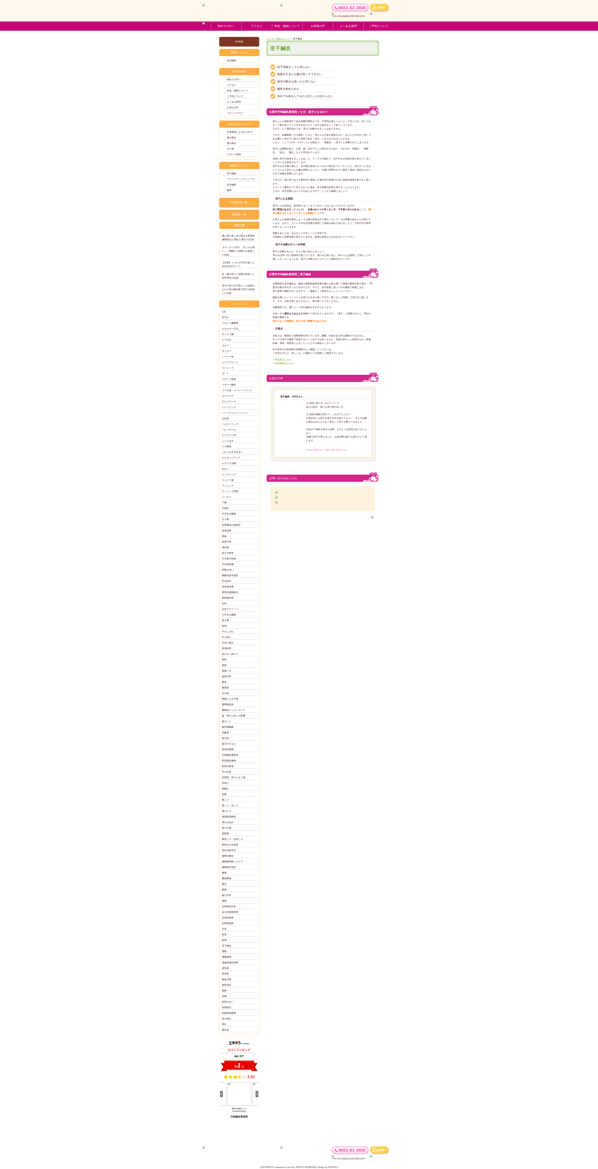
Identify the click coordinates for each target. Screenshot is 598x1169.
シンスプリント (230, 362)
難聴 (224, 990)
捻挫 (224, 665)
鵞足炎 (225, 1029)
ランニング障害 (230, 491)
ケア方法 (226, 339)
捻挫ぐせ (226, 670)
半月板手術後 (229, 558)
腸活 (224, 884)
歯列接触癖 (228, 727)
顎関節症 (226, 1007)
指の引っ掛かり (230, 654)
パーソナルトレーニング (235, 412)
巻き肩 (225, 620)
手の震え (226, 637)
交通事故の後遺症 (231, 525)
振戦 (224, 659)
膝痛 (224, 900)
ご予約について (378, 26)
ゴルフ (225, 345)
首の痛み (226, 1018)
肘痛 (224, 794)
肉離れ (225, 788)
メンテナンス (229, 474)
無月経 (225, 738)
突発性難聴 (228, 749)
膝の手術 (226, 895)
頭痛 (224, 996)
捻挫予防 (226, 676)
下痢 (224, 502)
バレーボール (229, 429)
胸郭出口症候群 (230, 844)
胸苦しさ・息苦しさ (232, 839)
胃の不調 (226, 827)
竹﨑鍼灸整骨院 (230, 755)
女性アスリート (230, 609)
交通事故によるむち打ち (240, 132)
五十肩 (230, 148)
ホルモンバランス (231, 457)
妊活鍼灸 (231, 60)
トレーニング (229, 407)
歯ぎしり (226, 721)
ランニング (228, 485)
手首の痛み (228, 642)
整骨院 (225, 687)
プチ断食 (226, 446)
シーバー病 (228, 356)
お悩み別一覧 (239, 202)
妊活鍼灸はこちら (284, 363)
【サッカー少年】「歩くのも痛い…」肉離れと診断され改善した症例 (238, 251)
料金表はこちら (283, 359)
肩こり (225, 799)
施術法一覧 (239, 214)
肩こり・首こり (230, 805)
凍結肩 (225, 547)
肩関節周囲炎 (229, 816)
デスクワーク (229, 401)
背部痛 (225, 833)
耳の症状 (226, 771)
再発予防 (226, 541)
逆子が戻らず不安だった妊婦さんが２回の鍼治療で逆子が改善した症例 (238, 289)
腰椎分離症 (228, 856)
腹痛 (224, 889)
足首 (224, 928)
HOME (239, 41)
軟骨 (224, 934)
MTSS (225, 317)
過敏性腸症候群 (230, 962)
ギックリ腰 (228, 334)
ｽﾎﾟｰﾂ (225, 373)
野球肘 (225, 973)
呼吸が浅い (228, 569)
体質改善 (226, 530)
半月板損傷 (228, 564)
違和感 (225, 968)
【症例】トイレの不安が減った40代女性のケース (238, 264)
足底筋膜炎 (228, 917)
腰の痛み (231, 137)
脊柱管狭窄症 (229, 850)
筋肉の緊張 (228, 766)
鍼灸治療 (226, 979)
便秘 (224, 536)
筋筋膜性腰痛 (229, 760)
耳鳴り (225, 783)
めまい (225, 468)
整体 (229, 190)
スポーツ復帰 (229, 379)
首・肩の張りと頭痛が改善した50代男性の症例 (238, 276)
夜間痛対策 (228, 597)
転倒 (224, 940)
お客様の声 (318, 26)
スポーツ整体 (229, 384)
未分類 (225, 693)
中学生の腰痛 (229, 513)
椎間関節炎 (228, 704)
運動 (224, 951)
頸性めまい (228, 1001)
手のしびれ (228, 631)
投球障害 (226, 648)
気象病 (225, 732)
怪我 (224, 626)
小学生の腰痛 (229, 614)
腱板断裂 (226, 878)
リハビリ (226, 497)
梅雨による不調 (230, 698)
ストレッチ (228, 368)
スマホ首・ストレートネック (237, 390)
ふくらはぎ (228, 440)
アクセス (256, 26)
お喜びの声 (233, 107)
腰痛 (224, 872)
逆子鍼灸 (231, 173)
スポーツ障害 (234, 154)
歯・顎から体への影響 (233, 715)
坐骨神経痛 (228, 586)
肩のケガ (226, 811)
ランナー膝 (228, 480)
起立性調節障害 (230, 912)
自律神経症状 (229, 906)
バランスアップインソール (241, 179)
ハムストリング (230, 424)
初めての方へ (226, 26)
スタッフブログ (235, 113)
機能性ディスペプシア (233, 710)
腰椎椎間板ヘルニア (232, 861)
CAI (224, 311)
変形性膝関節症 (230, 592)
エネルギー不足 (230, 328)
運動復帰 (226, 957)
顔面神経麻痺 (229, 1013)
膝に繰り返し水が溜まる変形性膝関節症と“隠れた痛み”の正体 (238, 237)
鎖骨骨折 (226, 985)
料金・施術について (287, 26)
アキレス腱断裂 (231, 323)
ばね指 (225, 418)
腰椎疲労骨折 (229, 867)
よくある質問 (348, 26)
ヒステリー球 (229, 435)
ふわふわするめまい (232, 452)
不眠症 (225, 508)
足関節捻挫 (228, 923)
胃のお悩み (228, 822)
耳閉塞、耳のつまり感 (233, 777)
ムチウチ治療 (229, 463)
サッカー (226, 351)
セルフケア (228, 396)
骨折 (224, 1024)
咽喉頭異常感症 (230, 575)
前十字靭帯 (228, 553)
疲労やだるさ (229, 743)
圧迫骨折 (226, 581)
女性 (224, 603)
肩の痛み (231, 143)
